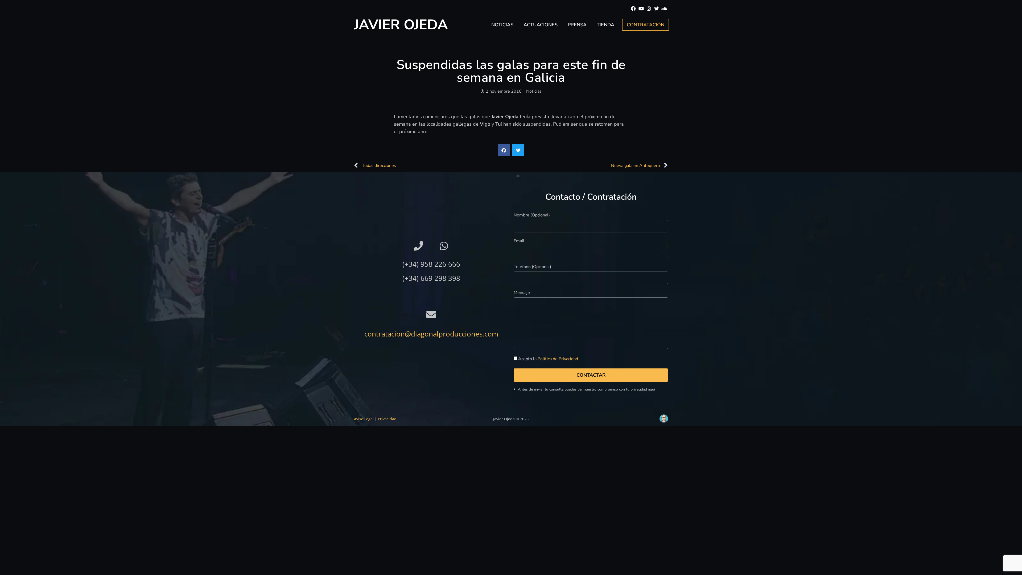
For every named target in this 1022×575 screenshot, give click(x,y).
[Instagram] (649, 9)
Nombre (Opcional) (532, 215)
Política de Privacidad (558, 359)
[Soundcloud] (664, 9)
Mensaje (522, 292)
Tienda (605, 25)
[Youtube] (641, 9)
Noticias (502, 25)
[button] (504, 150)
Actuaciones (541, 25)
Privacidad (387, 418)
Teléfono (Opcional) (532, 267)
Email (519, 241)
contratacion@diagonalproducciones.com (431, 334)
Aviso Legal (364, 418)
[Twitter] (656, 9)
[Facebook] (633, 9)
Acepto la (548, 359)
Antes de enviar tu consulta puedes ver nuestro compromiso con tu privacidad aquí (586, 389)
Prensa (577, 25)
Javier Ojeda (401, 24)
